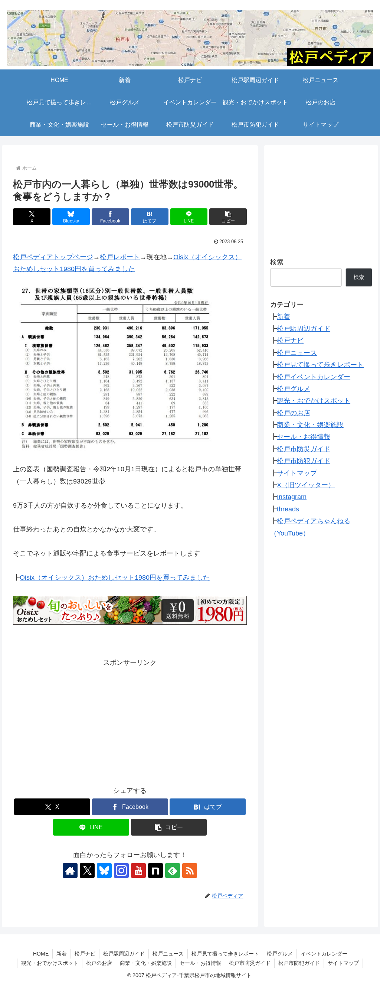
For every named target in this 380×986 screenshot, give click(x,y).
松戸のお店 (293, 413)
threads (288, 509)
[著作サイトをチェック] (70, 870)
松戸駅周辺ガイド (303, 328)
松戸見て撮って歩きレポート (320, 364)
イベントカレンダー (324, 954)
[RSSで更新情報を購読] (189, 870)
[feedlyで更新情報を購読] (172, 870)
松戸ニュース (297, 353)
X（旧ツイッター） (306, 485)
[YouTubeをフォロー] (138, 870)
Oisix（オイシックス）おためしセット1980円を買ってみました (115, 577)
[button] (228, 216)
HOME (41, 954)
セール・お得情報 (303, 436)
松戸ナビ (290, 340)
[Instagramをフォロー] (121, 870)
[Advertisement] (130, 720)
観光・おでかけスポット (313, 400)
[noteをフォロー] (155, 870)
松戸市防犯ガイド (303, 461)
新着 (283, 316)
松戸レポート (120, 257)
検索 (277, 262)
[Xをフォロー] (87, 870)
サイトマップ (297, 473)
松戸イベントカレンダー (313, 377)
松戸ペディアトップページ (53, 257)
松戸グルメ (293, 389)
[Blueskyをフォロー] (104, 870)
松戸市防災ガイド (303, 449)
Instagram (292, 497)
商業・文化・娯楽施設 (310, 425)
